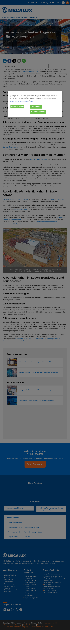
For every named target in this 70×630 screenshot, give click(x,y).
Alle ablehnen (36, 106)
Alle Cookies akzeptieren (38, 111)
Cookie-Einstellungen (17, 106)
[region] (35, 104)
